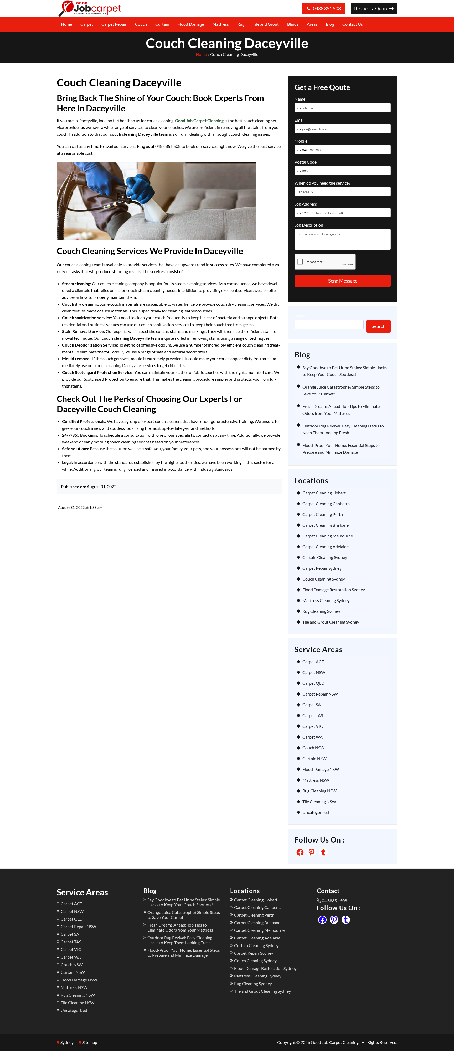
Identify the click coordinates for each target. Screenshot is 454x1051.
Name (300, 98)
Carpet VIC (312, 726)
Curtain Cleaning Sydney (324, 557)
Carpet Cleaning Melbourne (327, 535)
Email (300, 119)
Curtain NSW (314, 758)
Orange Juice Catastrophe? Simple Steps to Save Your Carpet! (183, 915)
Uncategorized (315, 812)
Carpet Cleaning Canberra (326, 503)
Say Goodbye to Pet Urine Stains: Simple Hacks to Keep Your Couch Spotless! (183, 902)
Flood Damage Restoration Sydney (333, 589)
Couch (141, 24)
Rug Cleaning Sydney (321, 611)
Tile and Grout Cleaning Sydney (330, 621)
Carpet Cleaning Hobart (324, 492)
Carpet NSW (313, 672)
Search (301, 315)
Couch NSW (313, 747)
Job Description (309, 224)
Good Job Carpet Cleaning (199, 120)
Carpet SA (311, 704)
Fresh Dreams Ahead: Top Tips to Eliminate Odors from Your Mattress (180, 927)
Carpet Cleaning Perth (322, 514)
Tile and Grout (266, 24)
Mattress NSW (315, 779)
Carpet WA (312, 736)
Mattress (220, 24)
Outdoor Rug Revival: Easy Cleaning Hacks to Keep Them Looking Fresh (179, 940)
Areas (312, 24)
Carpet (86, 24)
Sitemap (89, 1042)
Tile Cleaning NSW (319, 801)
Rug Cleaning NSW (319, 790)
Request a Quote (371, 8)
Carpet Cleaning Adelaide (325, 546)
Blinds (292, 24)
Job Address (306, 203)
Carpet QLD (313, 683)
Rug (240, 24)
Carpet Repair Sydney (322, 568)
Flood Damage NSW (320, 769)
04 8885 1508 (334, 900)
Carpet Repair (114, 24)
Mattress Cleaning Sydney (326, 600)
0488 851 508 (327, 8)
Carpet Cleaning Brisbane (325, 524)
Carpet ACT (313, 661)
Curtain (162, 24)
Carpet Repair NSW (320, 693)
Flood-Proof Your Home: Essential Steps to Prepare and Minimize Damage (183, 953)
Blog (330, 24)
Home (66, 24)
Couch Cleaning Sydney (323, 578)
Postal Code (306, 161)
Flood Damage (191, 24)
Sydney (67, 1042)
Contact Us (352, 24)
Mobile (301, 140)
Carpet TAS (312, 715)
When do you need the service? (322, 182)
